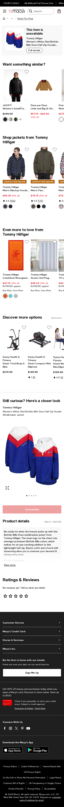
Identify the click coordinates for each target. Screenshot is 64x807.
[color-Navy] (5, 206)
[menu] (5, 11)
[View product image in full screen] (7, 488)
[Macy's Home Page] (17, 11)
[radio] (5, 119)
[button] (11, 18)
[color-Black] (5, 119)
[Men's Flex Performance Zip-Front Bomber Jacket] (44, 163)
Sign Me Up (32, 672)
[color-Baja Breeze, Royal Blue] (10, 296)
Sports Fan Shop (25, 18)
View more (10, 565)
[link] (16, 113)
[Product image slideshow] (32, 460)
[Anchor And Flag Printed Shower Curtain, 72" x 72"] (44, 255)
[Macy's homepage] (4, 18)
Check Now (40, 708)
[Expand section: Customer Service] (32, 622)
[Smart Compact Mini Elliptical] (40, 339)
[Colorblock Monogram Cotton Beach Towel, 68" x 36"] (16, 255)
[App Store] (12, 750)
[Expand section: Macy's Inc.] (32, 649)
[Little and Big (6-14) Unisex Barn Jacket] (44, 85)
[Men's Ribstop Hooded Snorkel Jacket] (16, 163)
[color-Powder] (61, 119)
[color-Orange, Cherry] (5, 296)
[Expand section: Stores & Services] (32, 640)
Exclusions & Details (24, 708)
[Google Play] (37, 750)
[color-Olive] (16, 119)
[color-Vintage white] (10, 119)
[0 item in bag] (59, 11)
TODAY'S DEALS (11, 3)
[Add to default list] (27, 72)
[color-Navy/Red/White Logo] (61, 206)
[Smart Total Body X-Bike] (15, 339)
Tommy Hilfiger (34, 38)
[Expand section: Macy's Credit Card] (32, 631)
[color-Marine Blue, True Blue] (16, 296)
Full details (34, 50)
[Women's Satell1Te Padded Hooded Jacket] (16, 85)
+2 (20, 119)
